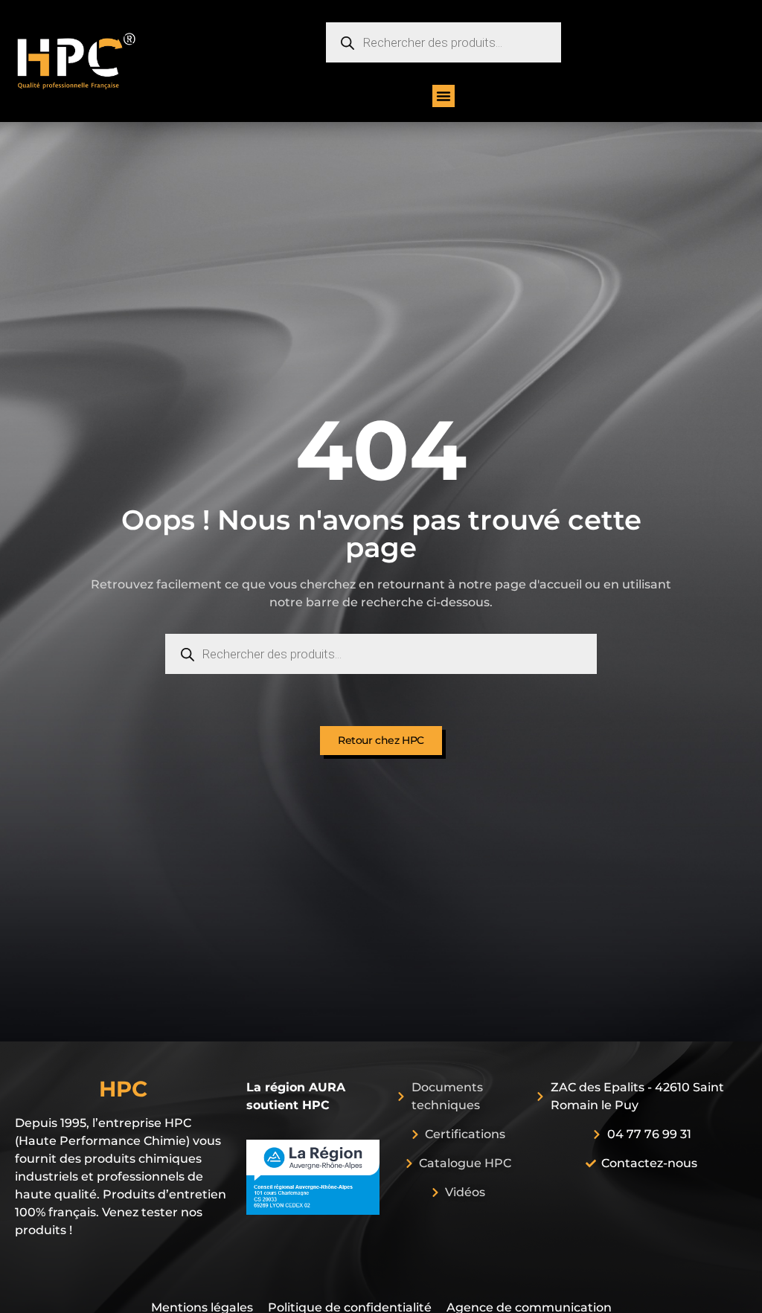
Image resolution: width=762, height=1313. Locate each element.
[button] (443, 96)
